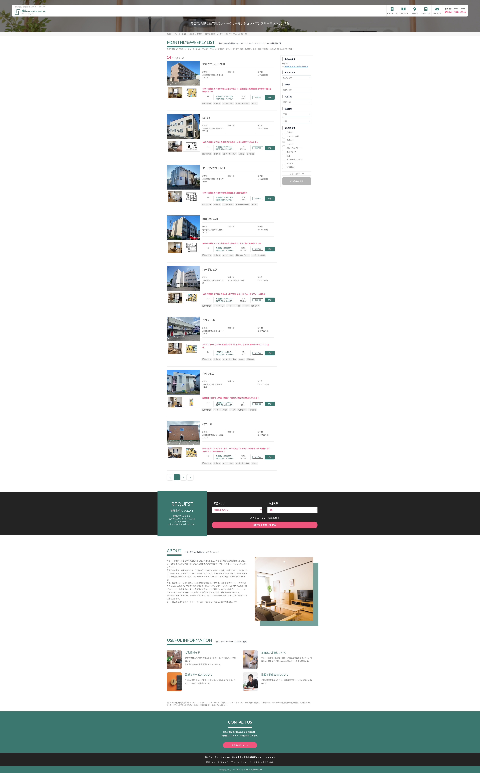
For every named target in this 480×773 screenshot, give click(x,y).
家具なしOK (291, 151)
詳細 (270, 97)
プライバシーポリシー (239, 762)
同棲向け (290, 140)
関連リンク (210, 762)
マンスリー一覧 (392, 13)
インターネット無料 (294, 159)
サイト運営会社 (256, 762)
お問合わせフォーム (240, 745)
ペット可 (290, 144)
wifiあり (290, 163)
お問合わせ (437, 13)
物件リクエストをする (265, 525)
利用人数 (273, 503)
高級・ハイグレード (294, 148)
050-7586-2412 (457, 12)
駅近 (288, 155)
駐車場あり (291, 167)
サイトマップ (222, 762)
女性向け (290, 132)
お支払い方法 (426, 13)
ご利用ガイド (403, 13)
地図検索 (415, 13)
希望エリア (219, 503)
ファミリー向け (293, 136)
